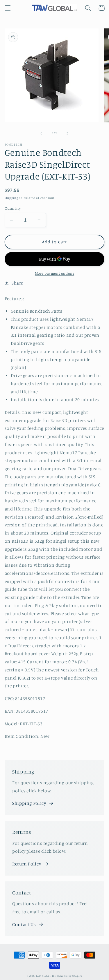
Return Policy (26, 864)
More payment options (54, 273)
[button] (7, 8)
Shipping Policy (29, 803)
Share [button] (17, 282)
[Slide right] (67, 133)
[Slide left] (41, 133)
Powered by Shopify (69, 975)
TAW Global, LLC (46, 975)
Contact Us (24, 924)
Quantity (13, 208)
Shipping (11, 198)
